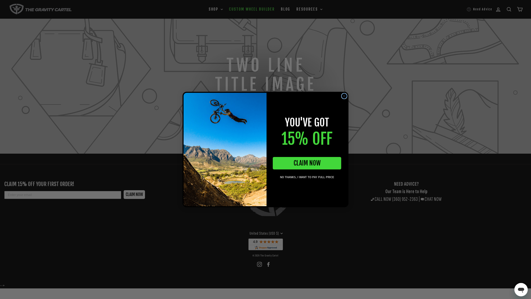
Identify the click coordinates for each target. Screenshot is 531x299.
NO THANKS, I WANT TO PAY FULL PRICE (307, 177)
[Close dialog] (344, 96)
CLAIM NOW (307, 163)
